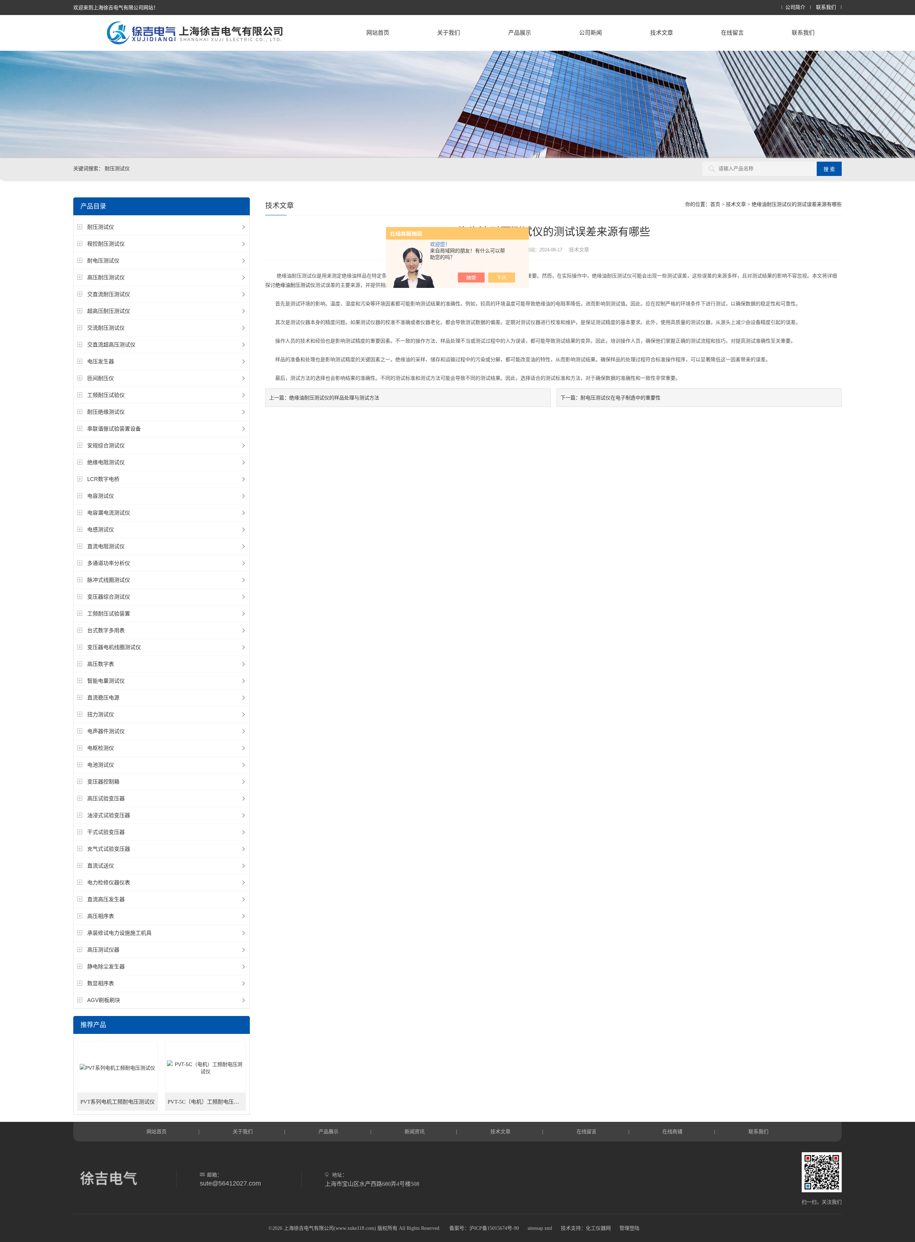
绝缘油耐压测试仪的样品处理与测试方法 (334, 398)
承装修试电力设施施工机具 (119, 933)
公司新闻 (590, 33)
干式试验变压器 (106, 832)
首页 (715, 204)
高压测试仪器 (103, 950)
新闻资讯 (415, 1131)
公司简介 (795, 7)
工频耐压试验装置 (108, 613)
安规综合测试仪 (106, 445)
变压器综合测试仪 (108, 597)
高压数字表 (100, 664)
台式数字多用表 (106, 630)
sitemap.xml (540, 1228)
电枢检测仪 (100, 748)
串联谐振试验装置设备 (114, 429)
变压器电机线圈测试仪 (114, 647)
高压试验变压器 (106, 798)
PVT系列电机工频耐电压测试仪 (117, 1102)
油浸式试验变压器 (108, 815)
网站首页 (377, 33)
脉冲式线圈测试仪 (108, 580)
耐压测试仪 (100, 227)
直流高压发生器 (106, 899)
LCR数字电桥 (103, 479)
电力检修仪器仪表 (108, 882)
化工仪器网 (598, 1228)
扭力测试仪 (100, 714)
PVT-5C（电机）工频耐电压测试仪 (207, 1102)
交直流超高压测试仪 (111, 345)
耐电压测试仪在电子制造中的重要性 (620, 398)
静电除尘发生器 (106, 966)
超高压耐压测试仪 (108, 311)
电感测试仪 (100, 529)
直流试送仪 (100, 866)
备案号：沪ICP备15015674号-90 (484, 1228)
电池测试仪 (100, 765)
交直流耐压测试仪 (108, 294)
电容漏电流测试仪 (108, 513)
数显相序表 (100, 983)
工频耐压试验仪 (106, 395)
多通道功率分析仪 (108, 563)
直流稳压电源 (103, 697)
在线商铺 (672, 1131)
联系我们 (826, 7)
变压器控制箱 (103, 782)
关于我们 (448, 33)
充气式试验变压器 (108, 849)
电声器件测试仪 (106, 731)
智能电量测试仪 (106, 681)
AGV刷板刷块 (103, 1000)
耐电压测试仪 (103, 260)
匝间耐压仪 (100, 378)
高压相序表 (100, 916)
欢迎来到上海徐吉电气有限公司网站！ (115, 7)
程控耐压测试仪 (106, 244)
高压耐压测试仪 (106, 277)
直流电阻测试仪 (106, 546)
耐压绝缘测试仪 (106, 412)
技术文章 (661, 33)
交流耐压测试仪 (106, 328)
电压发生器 (100, 361)
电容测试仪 (100, 496)
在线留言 (732, 33)
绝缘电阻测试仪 (106, 462)
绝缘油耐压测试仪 (295, 285)
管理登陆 (629, 1228)
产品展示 (519, 33)
